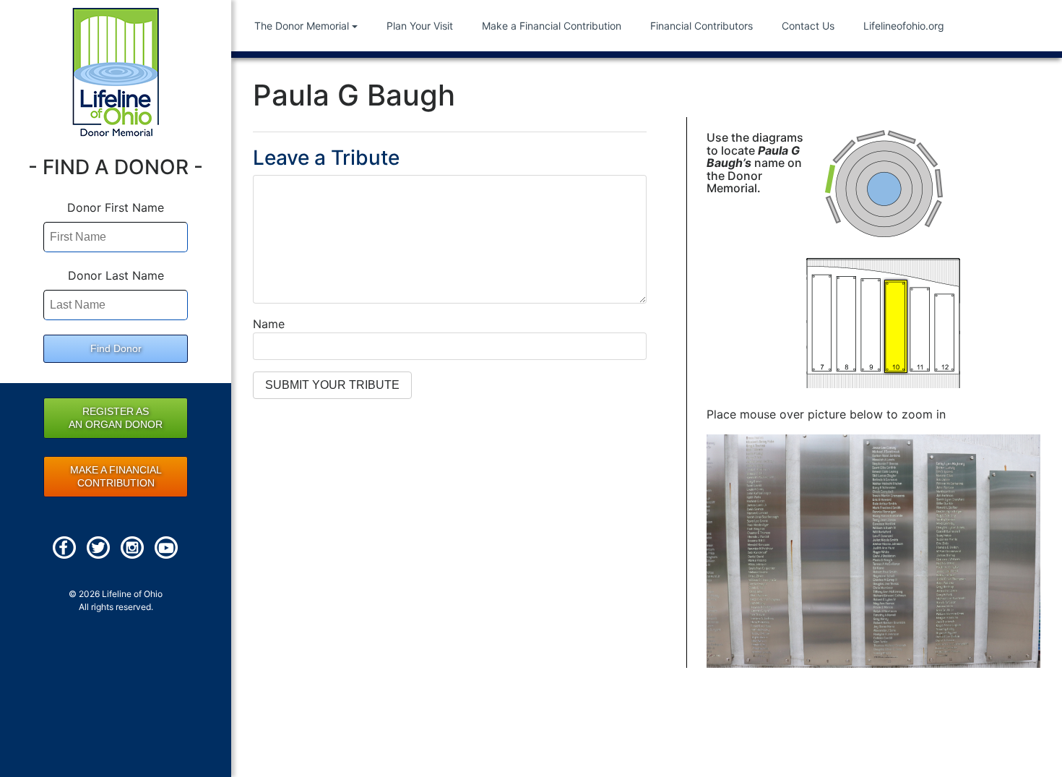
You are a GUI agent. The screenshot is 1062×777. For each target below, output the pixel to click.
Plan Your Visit (420, 26)
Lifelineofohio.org (903, 26)
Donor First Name (115, 207)
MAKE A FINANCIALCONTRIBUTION (116, 476)
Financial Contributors (701, 26)
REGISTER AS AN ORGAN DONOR (116, 417)
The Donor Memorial (301, 26)
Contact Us (808, 26)
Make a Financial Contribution (551, 26)
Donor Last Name (116, 275)
